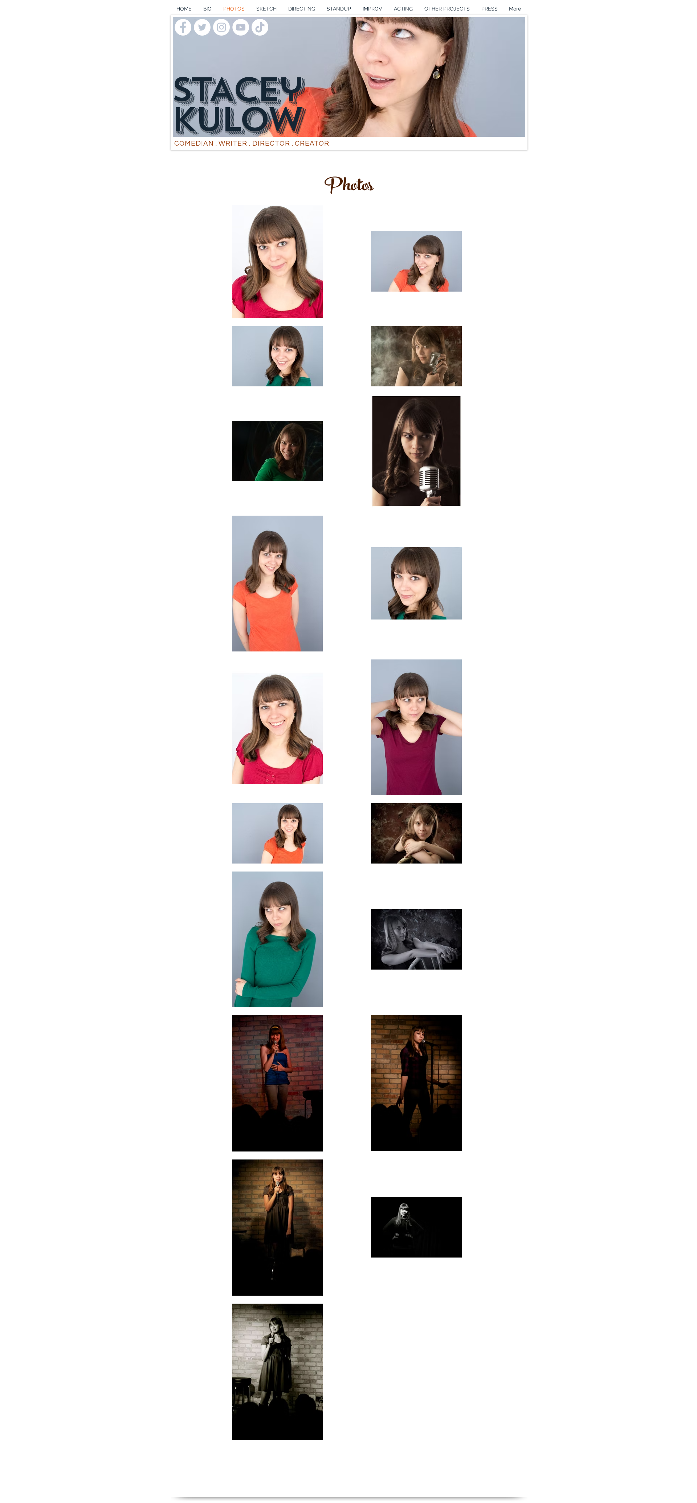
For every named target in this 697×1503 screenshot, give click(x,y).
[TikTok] (260, 27)
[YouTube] (240, 27)
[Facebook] (183, 27)
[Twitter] (202, 27)
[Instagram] (221, 27)
